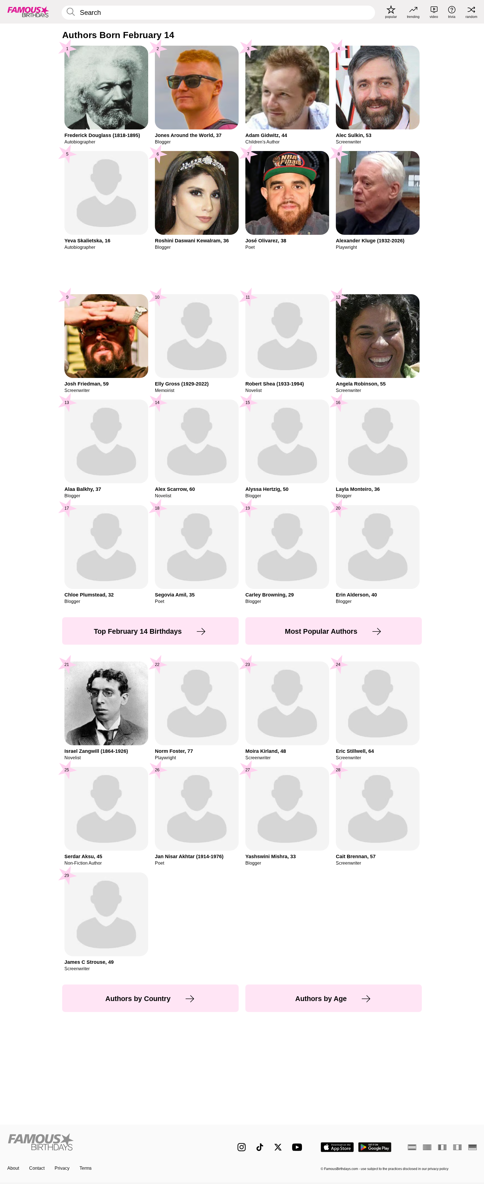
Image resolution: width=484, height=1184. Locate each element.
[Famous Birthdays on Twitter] (278, 1147)
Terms (86, 1168)
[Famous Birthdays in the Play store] (375, 1147)
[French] (442, 1147)
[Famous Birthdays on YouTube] (298, 1147)
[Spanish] (412, 1147)
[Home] (111, 1142)
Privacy (62, 1168)
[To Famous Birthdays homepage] (28, 12)
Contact (37, 1168)
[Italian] (457, 1147)
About (13, 1168)
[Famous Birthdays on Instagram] (242, 1147)
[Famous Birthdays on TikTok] (260, 1147)
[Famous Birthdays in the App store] (337, 1147)
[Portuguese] (427, 1147)
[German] (472, 1147)
